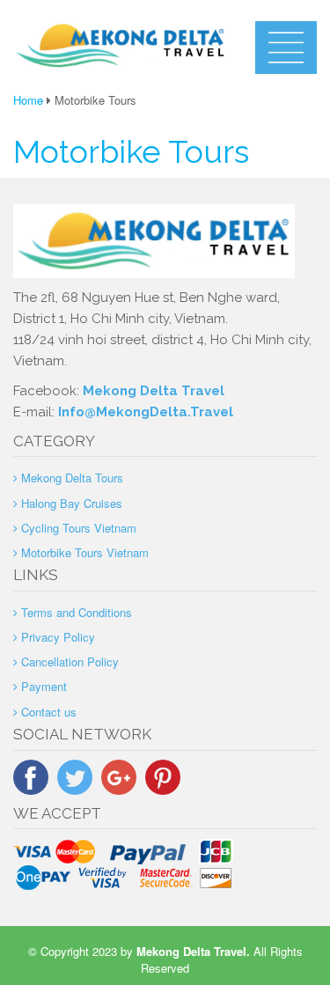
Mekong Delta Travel (153, 391)
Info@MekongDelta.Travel (145, 412)
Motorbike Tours (131, 151)
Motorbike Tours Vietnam (85, 552)
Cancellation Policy (70, 661)
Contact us (49, 711)
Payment (44, 686)
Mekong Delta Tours (72, 477)
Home (28, 100)
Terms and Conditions (76, 612)
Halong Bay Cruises (71, 503)
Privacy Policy (58, 636)
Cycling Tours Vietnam (78, 527)
